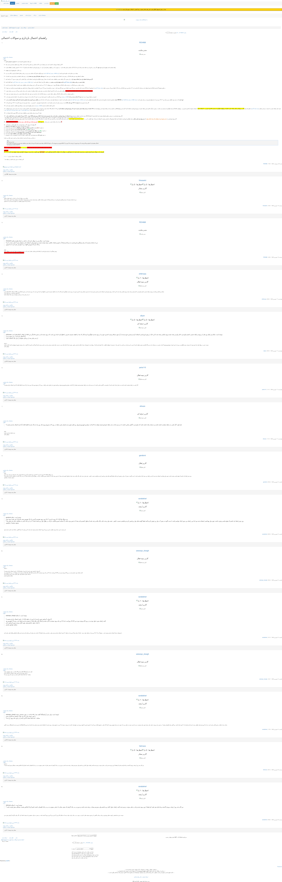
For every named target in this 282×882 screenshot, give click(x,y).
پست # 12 (16, 732)
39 (182, 32)
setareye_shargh (142, 550)
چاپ (16, 31)
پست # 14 (16, 822)
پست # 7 (16, 485)
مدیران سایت (28, 15)
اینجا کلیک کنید (119, 9)
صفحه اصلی (6, 3)
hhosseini (142, 180)
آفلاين (4, 58)
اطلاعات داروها (33, 3)
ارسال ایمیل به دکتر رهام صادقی (141, 877)
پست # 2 (16, 260)
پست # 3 (16, 302)
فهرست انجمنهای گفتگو (14, 27)
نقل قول (13, 171)
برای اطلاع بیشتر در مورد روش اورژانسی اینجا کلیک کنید (17, 110)
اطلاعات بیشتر (65, 97)
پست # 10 (16, 640)
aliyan (142, 315)
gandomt (142, 455)
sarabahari (142, 498)
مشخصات (10, 57)
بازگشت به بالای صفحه (8, 169)
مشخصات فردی (42, 15)
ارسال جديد (4, 31)
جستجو (17, 3)
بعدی (185, 32)
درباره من (46, 3)
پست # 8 (16, 537)
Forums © (279, 866)
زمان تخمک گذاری (68, 82)
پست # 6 (16, 441)
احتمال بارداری (31, 27)
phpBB (7, 860)
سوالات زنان (23, 27)
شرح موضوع (18, 166)
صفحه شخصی (25, 3)
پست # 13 (16, 772)
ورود (57, 3)
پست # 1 (16, 208)
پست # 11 (16, 682)
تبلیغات (40, 3)
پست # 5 (16, 392)
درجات (34, 15)
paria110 (142, 367)
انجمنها (12, 3)
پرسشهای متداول (14, 15)
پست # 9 (16, 583)
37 (180, 32)
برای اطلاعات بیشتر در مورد (26, 82)
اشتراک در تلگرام (7, 171)
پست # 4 (16, 353)
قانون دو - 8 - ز (7, 152)
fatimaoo (142, 746)
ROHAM (142, 42)
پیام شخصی (5, 57)
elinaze (142, 406)
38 (181, 32)
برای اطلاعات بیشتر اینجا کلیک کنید (51, 73)
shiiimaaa (142, 273)
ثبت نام (52, 3)
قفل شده (11, 31)
